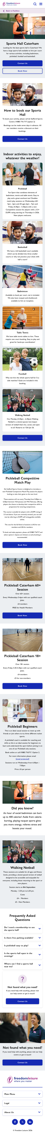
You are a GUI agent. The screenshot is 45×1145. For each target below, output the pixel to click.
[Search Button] (35, 4)
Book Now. (22, 615)
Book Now (22, 71)
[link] (40, 4)
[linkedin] (30, 1122)
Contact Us (23, 63)
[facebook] (15, 1122)
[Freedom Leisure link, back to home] (11, 4)
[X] (22, 1122)
